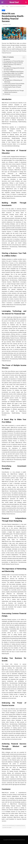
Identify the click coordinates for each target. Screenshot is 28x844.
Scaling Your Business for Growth (13, 85)
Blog (3, 10)
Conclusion (7, 94)
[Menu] (2, 2)
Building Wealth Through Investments (13, 62)
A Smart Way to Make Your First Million (13, 73)
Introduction (7, 59)
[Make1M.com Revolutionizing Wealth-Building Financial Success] (14, 39)
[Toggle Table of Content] (23, 57)
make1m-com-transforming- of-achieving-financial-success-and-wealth (14, 826)
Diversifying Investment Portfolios (12, 75)
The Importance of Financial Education (14, 61)
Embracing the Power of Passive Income (12, 87)
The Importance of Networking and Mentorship (13, 81)
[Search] (26, 2)
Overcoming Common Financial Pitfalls (14, 83)
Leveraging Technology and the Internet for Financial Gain (14, 68)
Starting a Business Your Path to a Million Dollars (12, 65)
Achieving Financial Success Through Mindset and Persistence (14, 91)
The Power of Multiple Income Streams (14, 71)
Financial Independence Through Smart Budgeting (14, 77)
